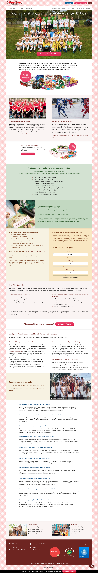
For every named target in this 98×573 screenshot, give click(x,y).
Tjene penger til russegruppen (36, 533)
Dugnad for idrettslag (77, 527)
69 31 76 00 (14, 547)
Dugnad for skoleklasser (77, 529)
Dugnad (74, 524)
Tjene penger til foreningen (35, 529)
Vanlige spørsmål (76, 8)
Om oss (83, 8)
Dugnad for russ (75, 531)
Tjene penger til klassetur (35, 531)
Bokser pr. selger (70, 269)
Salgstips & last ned (65, 8)
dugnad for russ (36, 349)
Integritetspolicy (49, 567)
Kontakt (88, 8)
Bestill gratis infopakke (81, 3)
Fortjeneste (70, 252)
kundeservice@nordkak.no (18, 549)
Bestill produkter (56, 8)
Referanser (29, 8)
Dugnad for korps (76, 533)
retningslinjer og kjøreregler (23, 388)
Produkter (20, 8)
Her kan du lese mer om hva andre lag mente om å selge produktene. (59, 221)
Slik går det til (11, 8)
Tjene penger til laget (34, 527)
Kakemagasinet (85, 544)
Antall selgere (70, 260)
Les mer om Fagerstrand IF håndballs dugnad (21, 134)
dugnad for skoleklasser (15, 351)
